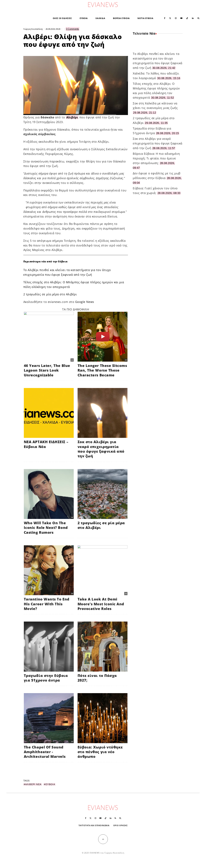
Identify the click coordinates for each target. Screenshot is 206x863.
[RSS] (115, 818)
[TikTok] (187, 18)
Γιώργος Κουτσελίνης (33, 29)
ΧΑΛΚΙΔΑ (100, 18)
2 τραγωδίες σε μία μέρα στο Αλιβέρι (50, 294)
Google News (84, 302)
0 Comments (72, 29)
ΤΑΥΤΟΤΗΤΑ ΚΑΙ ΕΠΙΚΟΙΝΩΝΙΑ (94, 825)
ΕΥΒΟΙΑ (84, 18)
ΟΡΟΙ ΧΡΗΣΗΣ (120, 825)
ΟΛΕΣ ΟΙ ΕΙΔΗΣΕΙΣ (62, 18)
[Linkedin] (193, 18)
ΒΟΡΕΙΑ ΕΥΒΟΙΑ (121, 18)
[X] (170, 18)
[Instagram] (175, 18)
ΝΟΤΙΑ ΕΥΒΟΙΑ (145, 18)
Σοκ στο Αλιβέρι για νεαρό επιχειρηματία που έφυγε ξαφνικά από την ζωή (157, 143)
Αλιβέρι (72, 117)
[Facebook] (164, 18)
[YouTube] (181, 18)
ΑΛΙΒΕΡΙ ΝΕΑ (33, 784)
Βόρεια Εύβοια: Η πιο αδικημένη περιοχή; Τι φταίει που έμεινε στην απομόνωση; (156, 158)
